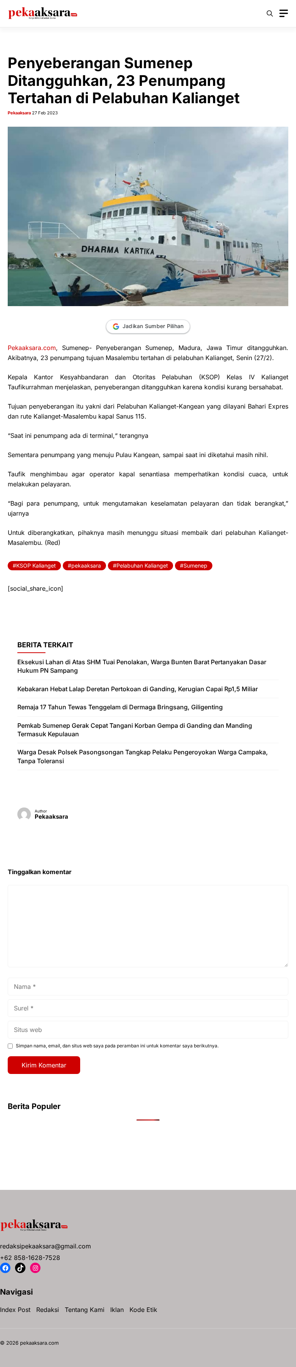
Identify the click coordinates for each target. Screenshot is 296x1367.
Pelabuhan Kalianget (142, 565)
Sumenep (195, 565)
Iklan (117, 1309)
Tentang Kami (84, 1309)
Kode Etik (143, 1309)
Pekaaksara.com (32, 348)
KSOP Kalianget (36, 565)
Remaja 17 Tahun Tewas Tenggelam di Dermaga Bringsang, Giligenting (120, 707)
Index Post (15, 1309)
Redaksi (47, 1309)
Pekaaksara (19, 113)
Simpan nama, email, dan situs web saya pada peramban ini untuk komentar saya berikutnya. (117, 1046)
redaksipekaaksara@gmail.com (45, 1246)
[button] (270, 13)
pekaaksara (86, 565)
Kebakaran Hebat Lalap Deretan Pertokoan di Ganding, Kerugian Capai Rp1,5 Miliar (137, 689)
